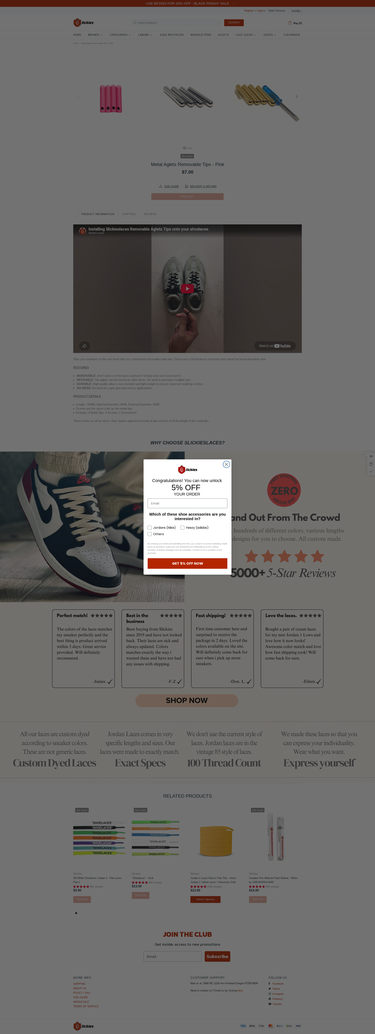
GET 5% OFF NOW (187, 563)
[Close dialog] (226, 464)
